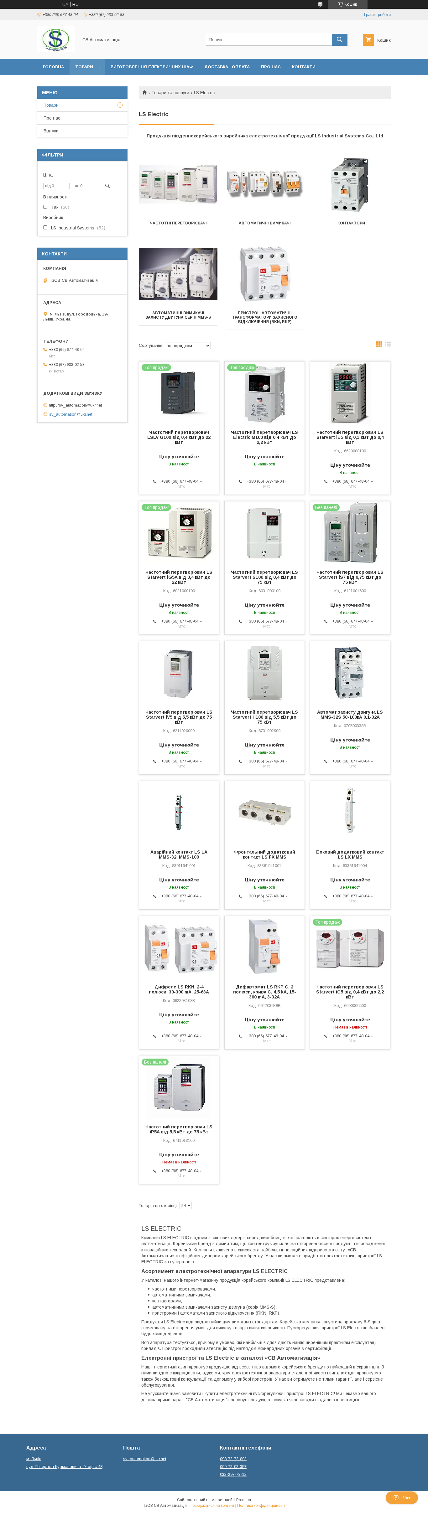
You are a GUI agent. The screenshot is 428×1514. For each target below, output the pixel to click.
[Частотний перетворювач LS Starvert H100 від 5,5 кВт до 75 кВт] (265, 672)
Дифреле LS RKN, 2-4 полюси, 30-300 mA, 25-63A (179, 989)
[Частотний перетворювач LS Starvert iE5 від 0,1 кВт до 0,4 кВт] (350, 393)
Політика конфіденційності (261, 1505)
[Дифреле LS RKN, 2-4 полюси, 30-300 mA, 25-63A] (179, 947)
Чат (406, 1497)
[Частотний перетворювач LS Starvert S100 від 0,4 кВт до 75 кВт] (265, 532)
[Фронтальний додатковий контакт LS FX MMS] (265, 812)
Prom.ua (243, 1500)
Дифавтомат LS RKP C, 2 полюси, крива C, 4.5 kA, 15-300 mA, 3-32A (264, 991)
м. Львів (33, 1458)
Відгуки (51, 130)
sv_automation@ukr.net (70, 414)
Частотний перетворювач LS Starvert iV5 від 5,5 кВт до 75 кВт (178, 717)
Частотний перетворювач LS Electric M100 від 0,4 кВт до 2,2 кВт (264, 437)
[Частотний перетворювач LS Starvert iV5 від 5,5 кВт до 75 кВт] (179, 672)
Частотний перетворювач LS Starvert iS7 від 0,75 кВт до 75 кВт (350, 577)
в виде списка (388, 345)
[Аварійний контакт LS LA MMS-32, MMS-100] (179, 812)
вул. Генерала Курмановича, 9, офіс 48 (64, 1466)
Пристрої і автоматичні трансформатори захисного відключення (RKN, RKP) (264, 317)
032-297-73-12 (233, 1474)
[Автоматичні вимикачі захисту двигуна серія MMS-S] (178, 274)
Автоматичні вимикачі (265, 223)
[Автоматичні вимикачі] (265, 184)
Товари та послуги (170, 92)
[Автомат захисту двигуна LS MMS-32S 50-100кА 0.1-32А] (350, 672)
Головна (53, 66)
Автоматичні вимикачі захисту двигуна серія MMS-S (178, 315)
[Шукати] (339, 40)
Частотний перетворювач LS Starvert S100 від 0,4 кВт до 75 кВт (264, 577)
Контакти (304, 66)
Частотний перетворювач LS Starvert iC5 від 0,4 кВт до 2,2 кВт (350, 991)
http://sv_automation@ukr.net (75, 405)
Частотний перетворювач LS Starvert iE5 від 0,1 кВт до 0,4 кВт (350, 437)
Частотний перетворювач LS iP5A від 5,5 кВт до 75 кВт (178, 1129)
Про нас (271, 66)
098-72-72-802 (233, 1458)
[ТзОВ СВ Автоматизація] (56, 50)
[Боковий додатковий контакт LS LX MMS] (350, 812)
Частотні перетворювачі (178, 223)
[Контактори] (351, 184)
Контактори (351, 223)
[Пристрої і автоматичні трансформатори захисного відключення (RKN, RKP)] (265, 274)
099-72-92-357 (233, 1466)
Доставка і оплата (227, 66)
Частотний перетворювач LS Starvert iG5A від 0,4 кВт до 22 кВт (178, 577)
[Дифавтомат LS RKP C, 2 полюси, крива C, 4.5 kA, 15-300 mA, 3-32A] (265, 947)
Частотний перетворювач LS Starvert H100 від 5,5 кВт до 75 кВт (264, 717)
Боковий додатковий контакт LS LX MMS (350, 854)
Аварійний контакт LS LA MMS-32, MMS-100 (178, 854)
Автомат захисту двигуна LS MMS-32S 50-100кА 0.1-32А (350, 715)
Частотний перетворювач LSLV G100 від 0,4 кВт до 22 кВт (179, 437)
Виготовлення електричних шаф (152, 66)
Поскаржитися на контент (212, 1505)
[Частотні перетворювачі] (178, 184)
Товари (84, 66)
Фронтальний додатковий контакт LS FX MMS (264, 854)
